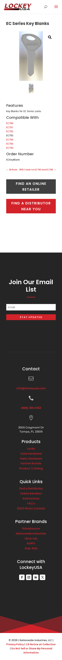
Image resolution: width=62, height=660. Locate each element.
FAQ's (31, 503)
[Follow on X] (42, 577)
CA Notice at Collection (41, 644)
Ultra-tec (31, 539)
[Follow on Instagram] (29, 577)
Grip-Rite (31, 548)
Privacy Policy (15, 644)
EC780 (9, 123)
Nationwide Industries (31, 534)
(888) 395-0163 (31, 408)
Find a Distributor (31, 488)
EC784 (9, 139)
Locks (31, 449)
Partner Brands (31, 463)
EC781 (9, 127)
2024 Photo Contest (31, 508)
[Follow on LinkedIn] (35, 577)
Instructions (31, 498)
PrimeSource (31, 529)
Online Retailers (31, 493)
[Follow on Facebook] (22, 577)
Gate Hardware (31, 454)
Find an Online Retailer (31, 186)
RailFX (31, 543)
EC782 (9, 131)
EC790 (9, 147)
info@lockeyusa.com (31, 388)
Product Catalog (31, 468)
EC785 (9, 143)
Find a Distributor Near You (31, 206)
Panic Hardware (31, 459)
